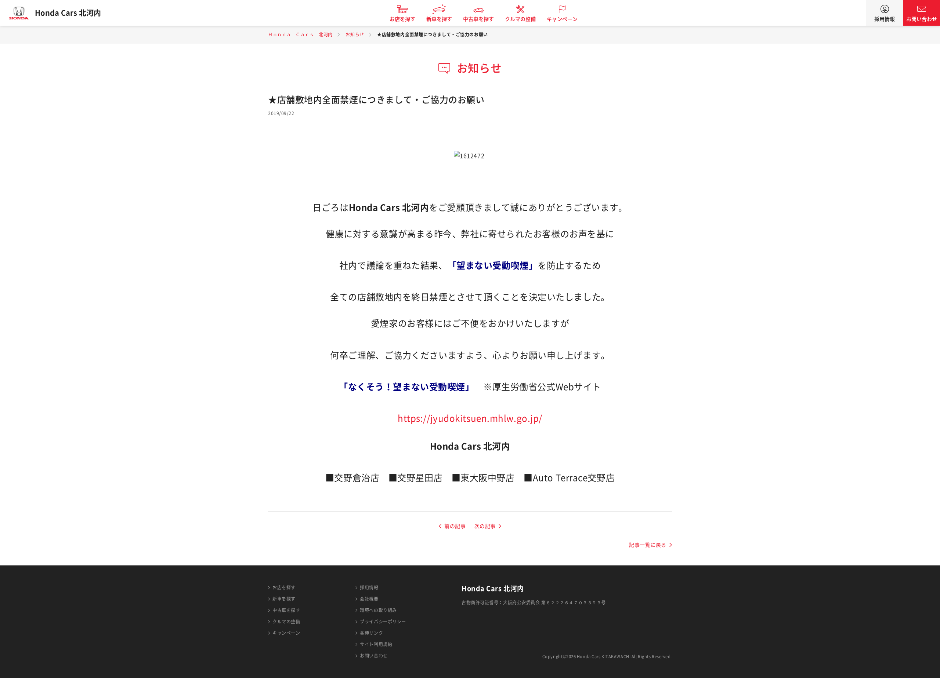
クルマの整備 (520, 19)
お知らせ (355, 34)
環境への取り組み (378, 610)
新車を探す (439, 19)
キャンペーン (562, 19)
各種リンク (371, 633)
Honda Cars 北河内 (68, 13)
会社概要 (369, 599)
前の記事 (455, 526)
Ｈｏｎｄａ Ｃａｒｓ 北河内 (300, 34)
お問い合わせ (921, 19)
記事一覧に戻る (647, 544)
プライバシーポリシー (383, 621)
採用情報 (884, 19)
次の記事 (485, 526)
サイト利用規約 (376, 644)
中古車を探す (478, 19)
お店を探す (402, 19)
